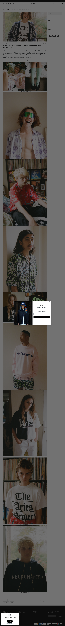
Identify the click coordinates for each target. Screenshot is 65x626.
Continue (42, 317)
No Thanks (42, 320)
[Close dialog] (50, 302)
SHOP (6, 3)
